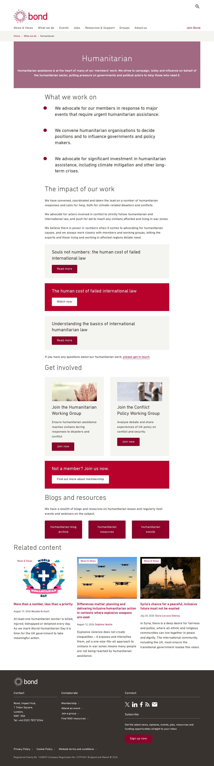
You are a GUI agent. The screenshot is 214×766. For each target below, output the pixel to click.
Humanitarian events (150, 530)
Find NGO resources (73, 718)
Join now (63, 446)
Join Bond (193, 28)
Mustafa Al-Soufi (40, 611)
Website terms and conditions (76, 749)
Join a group (68, 713)
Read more (64, 269)
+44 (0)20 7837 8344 (30, 720)
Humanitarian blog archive (63, 530)
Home (17, 36)
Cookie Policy (44, 749)
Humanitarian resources (107, 530)
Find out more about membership (80, 479)
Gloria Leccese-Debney (167, 616)
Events (64, 28)
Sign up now (138, 738)
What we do (46, 28)
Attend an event (70, 708)
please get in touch (136, 357)
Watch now (64, 301)
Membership (69, 703)
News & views (24, 561)
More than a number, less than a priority (43, 604)
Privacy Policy (22, 749)
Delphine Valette (103, 624)
